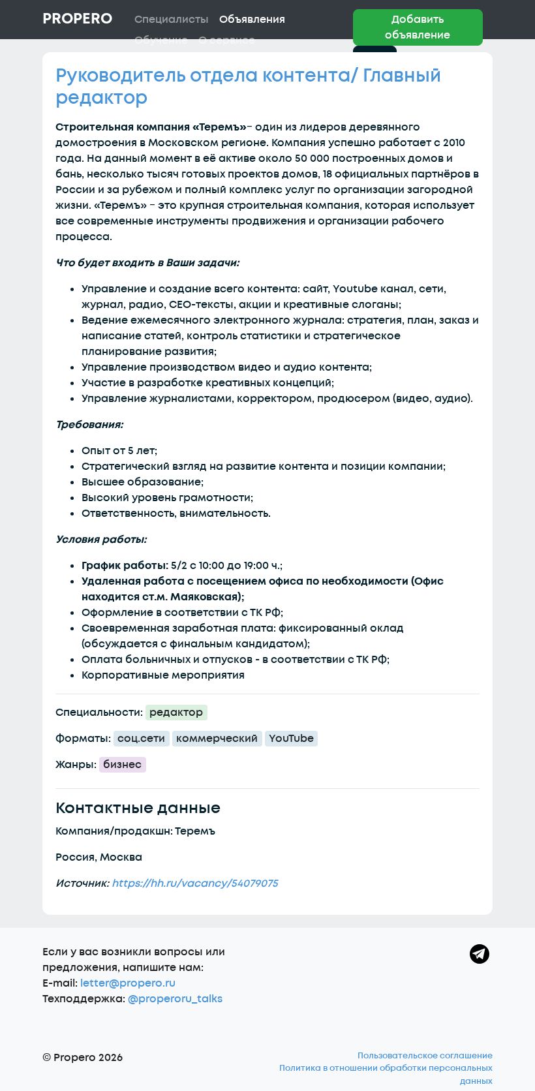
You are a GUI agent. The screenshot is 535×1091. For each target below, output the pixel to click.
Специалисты (171, 19)
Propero (77, 18)
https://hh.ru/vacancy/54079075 (195, 883)
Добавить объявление (417, 27)
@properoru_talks (175, 999)
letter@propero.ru (128, 983)
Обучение (161, 40)
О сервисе (226, 40)
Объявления (252, 19)
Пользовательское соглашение (425, 1056)
